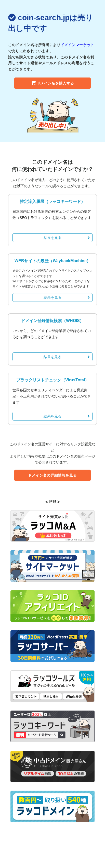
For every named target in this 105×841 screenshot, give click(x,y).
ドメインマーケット (77, 45)
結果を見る (52, 238)
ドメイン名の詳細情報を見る (52, 475)
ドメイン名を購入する (55, 83)
